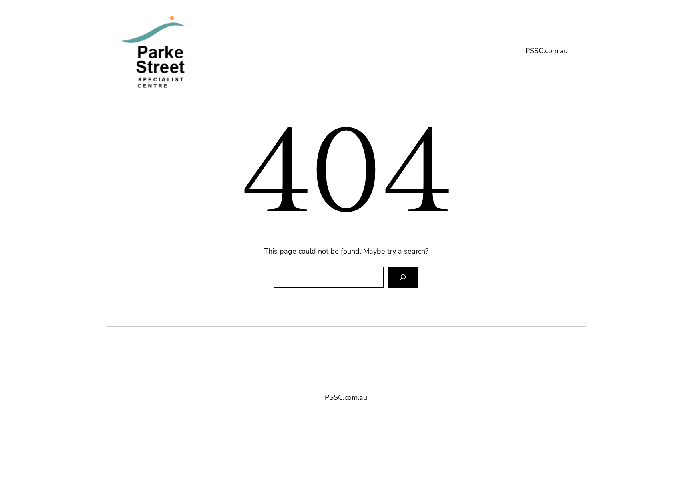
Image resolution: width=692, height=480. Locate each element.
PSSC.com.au (546, 51)
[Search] (403, 277)
